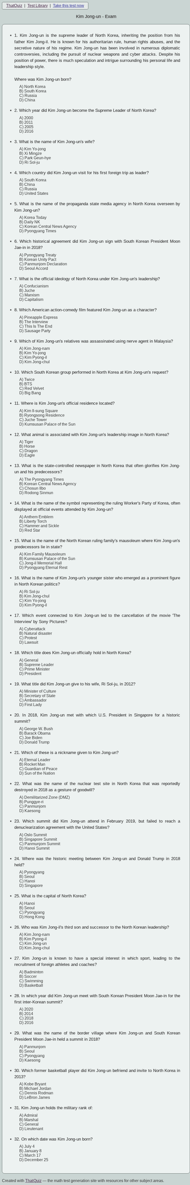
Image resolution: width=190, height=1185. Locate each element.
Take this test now (68, 5)
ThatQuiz (14, 5)
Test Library (37, 5)
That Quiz (33, 1181)
